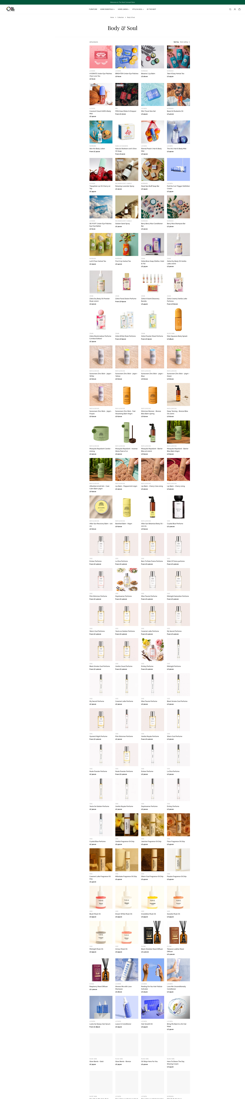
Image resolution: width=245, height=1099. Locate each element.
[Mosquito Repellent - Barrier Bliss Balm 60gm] (178, 432)
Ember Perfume (95, 561)
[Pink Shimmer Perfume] (100, 579)
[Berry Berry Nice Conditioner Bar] (152, 206)
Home (112, 17)
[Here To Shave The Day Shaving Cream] (178, 1044)
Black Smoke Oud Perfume (99, 666)
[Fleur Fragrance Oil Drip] (178, 824)
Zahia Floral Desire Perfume (125, 299)
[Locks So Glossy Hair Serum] (100, 1007)
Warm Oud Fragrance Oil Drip (152, 876)
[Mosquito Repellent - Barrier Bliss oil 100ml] (152, 432)
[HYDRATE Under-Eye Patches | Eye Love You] (100, 56)
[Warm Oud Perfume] (100, 614)
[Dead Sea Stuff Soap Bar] (152, 169)
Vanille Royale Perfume (150, 736)
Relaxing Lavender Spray (124, 186)
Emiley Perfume (147, 666)
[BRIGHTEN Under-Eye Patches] (126, 56)
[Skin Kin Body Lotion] (100, 131)
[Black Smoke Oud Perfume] (100, 649)
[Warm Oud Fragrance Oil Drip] (152, 859)
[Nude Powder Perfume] (100, 754)
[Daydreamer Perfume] (126, 579)
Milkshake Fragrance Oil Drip (126, 876)
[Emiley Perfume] (152, 649)
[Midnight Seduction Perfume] (178, 579)
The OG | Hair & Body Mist (176, 149)
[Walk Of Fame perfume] (178, 544)
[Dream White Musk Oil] (126, 897)
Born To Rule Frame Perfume (152, 561)
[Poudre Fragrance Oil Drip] (178, 859)
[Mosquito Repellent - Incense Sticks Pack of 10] (126, 432)
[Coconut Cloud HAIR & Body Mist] (100, 94)
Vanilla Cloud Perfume (123, 666)
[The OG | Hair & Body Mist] (178, 131)
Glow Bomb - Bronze (123, 1061)
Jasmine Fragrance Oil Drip (151, 841)
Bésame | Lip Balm (148, 73)
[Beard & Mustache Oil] (178, 94)
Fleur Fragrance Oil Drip (176, 841)
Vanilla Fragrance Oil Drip (124, 841)
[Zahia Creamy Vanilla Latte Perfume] (178, 281)
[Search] (230, 9)
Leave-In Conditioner (123, 1024)
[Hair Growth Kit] (152, 1007)
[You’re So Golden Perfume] (100, 789)
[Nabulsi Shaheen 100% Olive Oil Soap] (126, 131)
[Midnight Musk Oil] (100, 932)
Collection (120, 17)
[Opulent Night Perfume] (100, 719)
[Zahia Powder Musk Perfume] (152, 319)
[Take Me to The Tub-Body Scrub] (100, 1082)
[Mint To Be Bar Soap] (178, 1082)
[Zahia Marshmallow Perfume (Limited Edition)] (100, 319)
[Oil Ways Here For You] (152, 1044)
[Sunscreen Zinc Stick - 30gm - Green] (178, 356)
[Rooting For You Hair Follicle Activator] (152, 969)
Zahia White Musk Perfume (125, 336)
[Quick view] (109, 49)
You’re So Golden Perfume (99, 806)
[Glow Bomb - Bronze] (126, 1044)
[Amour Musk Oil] (126, 932)
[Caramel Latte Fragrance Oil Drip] (100, 859)
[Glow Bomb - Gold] (100, 1044)
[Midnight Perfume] (178, 649)
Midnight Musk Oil (96, 949)
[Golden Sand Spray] (126, 206)
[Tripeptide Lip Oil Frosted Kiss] (152, 1082)
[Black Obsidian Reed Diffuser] (152, 932)
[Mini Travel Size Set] (152, 94)
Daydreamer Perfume (123, 596)
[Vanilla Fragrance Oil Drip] (126, 824)
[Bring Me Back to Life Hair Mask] (178, 1007)
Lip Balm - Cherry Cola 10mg (152, 486)
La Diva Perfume (121, 561)
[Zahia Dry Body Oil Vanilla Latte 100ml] (178, 244)
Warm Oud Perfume (97, 631)
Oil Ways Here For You (149, 1061)
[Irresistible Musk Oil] (152, 897)
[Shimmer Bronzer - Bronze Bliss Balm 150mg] (152, 394)
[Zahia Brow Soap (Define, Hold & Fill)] (152, 244)
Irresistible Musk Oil (148, 914)
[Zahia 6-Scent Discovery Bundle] (152, 281)
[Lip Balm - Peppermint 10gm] (126, 469)
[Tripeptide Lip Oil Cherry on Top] (100, 169)
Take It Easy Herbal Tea (175, 73)
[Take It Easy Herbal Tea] (178, 56)
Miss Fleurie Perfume (149, 596)
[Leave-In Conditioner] (126, 1007)
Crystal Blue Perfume (175, 524)
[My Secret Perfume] (178, 614)
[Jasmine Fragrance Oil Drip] (152, 824)
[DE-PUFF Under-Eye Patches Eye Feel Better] (100, 206)
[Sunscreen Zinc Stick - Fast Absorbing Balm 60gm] (126, 394)
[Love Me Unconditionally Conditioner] (178, 969)
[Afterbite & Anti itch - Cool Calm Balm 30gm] (100, 469)
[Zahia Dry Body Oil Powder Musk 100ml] (100, 281)
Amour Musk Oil (121, 949)
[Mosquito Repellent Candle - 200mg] (100, 432)
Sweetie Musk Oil (173, 914)
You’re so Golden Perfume (125, 631)
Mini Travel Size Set (148, 111)
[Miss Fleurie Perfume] (152, 579)
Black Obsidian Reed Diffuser (152, 949)
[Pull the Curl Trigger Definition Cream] (178, 169)
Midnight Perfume (174, 666)
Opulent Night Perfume (98, 736)
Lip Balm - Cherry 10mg (176, 486)
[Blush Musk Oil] (100, 897)
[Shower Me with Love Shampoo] (126, 969)
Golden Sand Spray (122, 224)
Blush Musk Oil (95, 914)
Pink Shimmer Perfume (98, 596)
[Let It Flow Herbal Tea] (100, 244)
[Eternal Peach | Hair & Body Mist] (152, 131)
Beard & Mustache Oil (175, 111)
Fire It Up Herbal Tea (123, 261)
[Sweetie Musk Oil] (178, 897)
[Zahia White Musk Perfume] (126, 319)
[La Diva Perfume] (126, 544)
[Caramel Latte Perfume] (152, 614)
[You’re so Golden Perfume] (126, 614)
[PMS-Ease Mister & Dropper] (126, 94)
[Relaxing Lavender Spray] (126, 169)
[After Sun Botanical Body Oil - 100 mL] (152, 506)
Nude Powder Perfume (98, 771)
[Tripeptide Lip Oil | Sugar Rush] (126, 1082)
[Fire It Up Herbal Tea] (126, 244)
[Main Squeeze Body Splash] (178, 319)
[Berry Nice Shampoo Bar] (178, 206)
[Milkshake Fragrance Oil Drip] (126, 859)
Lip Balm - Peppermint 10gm (126, 486)
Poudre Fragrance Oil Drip (177, 876)
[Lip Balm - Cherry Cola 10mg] (152, 469)
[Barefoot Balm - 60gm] (126, 506)
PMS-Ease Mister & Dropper (125, 111)
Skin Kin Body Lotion (97, 149)
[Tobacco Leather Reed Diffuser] (178, 932)
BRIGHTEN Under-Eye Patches (126, 73)
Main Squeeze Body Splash (177, 336)
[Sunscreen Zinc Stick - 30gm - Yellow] (126, 356)
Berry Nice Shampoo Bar (176, 224)
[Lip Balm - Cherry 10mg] (178, 469)
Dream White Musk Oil (123, 914)
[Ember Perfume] (100, 544)
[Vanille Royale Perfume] (152, 719)
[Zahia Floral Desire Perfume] (126, 281)
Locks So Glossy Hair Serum (99, 1024)
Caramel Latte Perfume (150, 631)
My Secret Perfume (174, 631)
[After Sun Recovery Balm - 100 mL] (100, 506)
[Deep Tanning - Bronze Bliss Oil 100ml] (178, 394)
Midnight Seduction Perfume (178, 596)
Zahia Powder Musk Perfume (152, 336)
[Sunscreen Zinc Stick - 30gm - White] (100, 356)
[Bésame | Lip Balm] (152, 56)
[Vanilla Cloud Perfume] (126, 649)
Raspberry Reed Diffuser (98, 986)
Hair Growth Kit (147, 1024)
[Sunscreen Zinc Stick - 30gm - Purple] (100, 394)
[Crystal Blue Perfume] (178, 506)
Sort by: (176, 42)
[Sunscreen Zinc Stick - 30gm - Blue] (152, 356)
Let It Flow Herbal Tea (97, 261)
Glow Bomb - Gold (96, 1061)
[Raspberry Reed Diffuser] (100, 969)
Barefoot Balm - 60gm (123, 524)
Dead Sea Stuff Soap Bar (150, 186)
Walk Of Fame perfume (176, 561)
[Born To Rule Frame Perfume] (152, 544)
